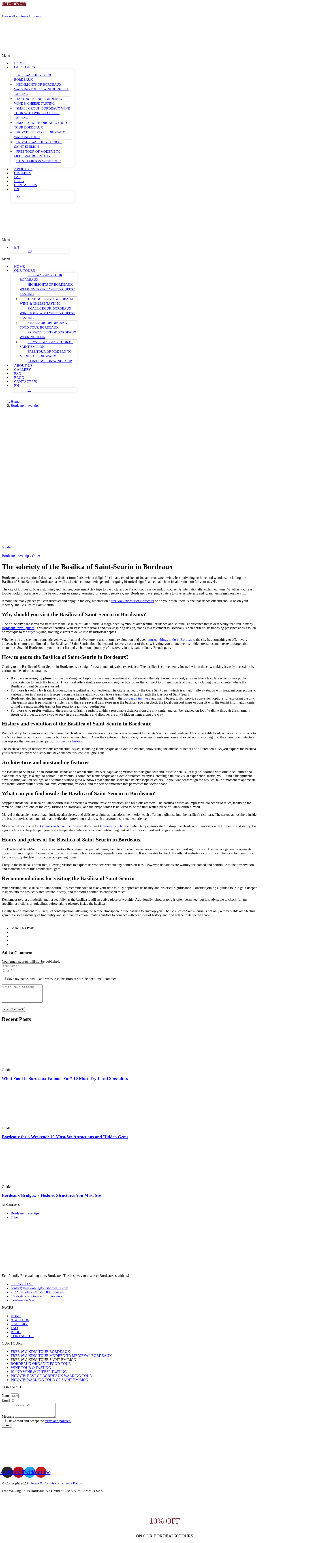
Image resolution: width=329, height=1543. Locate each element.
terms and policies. (58, 1421)
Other (36, 556)
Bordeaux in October (115, 826)
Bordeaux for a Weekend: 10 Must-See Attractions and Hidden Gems (65, 1136)
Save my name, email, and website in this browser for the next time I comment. (62, 979)
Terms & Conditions (44, 1483)
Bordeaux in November (55, 826)
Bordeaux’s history (68, 741)
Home (15, 401)
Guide (6, 547)
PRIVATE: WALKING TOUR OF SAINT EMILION (38, 144)
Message (8, 1416)
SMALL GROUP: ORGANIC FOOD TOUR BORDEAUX (40, 125)
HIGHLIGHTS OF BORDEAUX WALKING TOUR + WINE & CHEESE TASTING (41, 89)
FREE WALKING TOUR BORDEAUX (32, 77)
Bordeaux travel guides (18, 628)
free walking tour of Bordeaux (132, 601)
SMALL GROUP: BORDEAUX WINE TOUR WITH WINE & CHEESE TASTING (42, 113)
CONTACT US (25, 185)
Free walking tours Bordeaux (22, 16)
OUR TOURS (24, 67)
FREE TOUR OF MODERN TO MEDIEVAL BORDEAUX (37, 154)
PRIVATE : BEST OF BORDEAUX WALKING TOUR (39, 135)
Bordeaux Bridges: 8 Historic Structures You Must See (51, 1195)
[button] (108, 56)
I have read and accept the (39, 1421)
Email (6, 1400)
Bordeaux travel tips (25, 405)
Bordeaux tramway (136, 698)
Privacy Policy (71, 1483)
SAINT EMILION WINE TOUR (38, 161)
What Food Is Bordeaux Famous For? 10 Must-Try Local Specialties (65, 1078)
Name (6, 1396)
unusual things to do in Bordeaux (170, 639)
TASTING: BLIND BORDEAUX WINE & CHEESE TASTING (38, 101)
